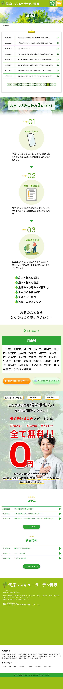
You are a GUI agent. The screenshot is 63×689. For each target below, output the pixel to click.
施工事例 (22, 666)
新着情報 (30, 666)
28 (51, 84)
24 (36, 84)
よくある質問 (47, 666)
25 (40, 84)
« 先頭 (15, 84)
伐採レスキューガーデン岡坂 (22, 3)
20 (29, 84)
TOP (4, 666)
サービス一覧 (12, 666)
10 (26, 84)
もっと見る (31, 527)
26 (44, 84)
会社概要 (38, 666)
